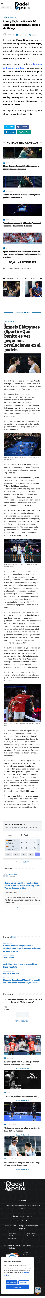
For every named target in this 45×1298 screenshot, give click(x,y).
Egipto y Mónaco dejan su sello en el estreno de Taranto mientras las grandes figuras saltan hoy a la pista (22, 254)
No (7, 1010)
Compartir (17, 907)
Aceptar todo (17, 1287)
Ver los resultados (22, 1021)
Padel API (26, 862)
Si (7, 1007)
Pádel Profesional (10, 17)
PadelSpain (13, 875)
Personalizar (24, 1282)
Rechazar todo (11, 1282)
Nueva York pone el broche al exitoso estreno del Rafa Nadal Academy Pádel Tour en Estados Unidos (22, 885)
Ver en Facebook (8, 907)
